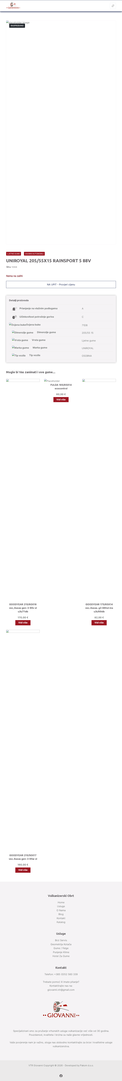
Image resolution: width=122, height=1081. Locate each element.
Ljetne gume (13, 254)
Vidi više (23, 622)
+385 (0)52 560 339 (66, 974)
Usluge (61, 906)
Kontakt (61, 918)
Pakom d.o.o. (87, 1065)
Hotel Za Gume (61, 956)
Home (61, 902)
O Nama (61, 910)
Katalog (61, 922)
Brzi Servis (61, 940)
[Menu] (113, 6)
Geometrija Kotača (61, 944)
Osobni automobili (34, 254)
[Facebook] (61, 1075)
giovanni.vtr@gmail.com (61, 989)
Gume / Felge (61, 948)
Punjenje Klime (61, 952)
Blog (61, 914)
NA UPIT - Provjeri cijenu (61, 284)
